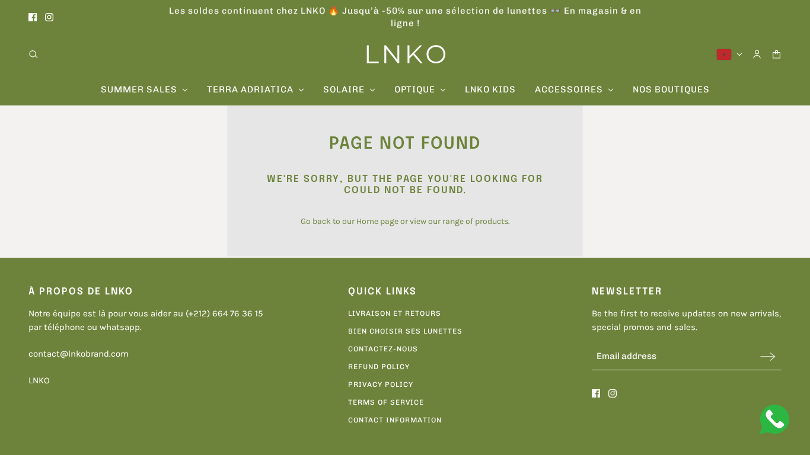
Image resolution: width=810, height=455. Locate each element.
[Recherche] (33, 54)
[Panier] (776, 54)
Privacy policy (380, 384)
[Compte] (757, 54)
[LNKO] (405, 54)
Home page (377, 221)
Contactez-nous (383, 349)
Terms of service (386, 402)
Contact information (395, 420)
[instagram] (49, 17)
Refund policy (379, 367)
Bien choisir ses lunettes (405, 331)
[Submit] (768, 356)
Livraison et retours (394, 313)
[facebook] (32, 17)
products (491, 221)
